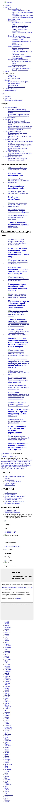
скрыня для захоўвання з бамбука (19, 463)
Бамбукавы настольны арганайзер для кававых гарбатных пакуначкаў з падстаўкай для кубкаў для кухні (18, 363)
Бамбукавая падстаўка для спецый (12, 465)
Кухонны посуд (17, 44)
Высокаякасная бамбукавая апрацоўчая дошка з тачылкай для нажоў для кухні (18, 270)
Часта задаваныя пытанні (16, 87)
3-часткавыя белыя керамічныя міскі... (16, 187)
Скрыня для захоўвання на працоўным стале (20, 48)
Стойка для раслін (18, 54)
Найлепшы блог (10, 485)
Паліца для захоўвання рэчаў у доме (19, 145)
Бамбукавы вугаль (14, 19)
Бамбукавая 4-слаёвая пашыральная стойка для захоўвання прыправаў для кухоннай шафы (18, 252)
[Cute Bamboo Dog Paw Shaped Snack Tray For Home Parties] (18, 297)
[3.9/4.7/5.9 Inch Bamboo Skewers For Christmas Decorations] (18, 423)
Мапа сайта (11, 460)
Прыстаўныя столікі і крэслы (21, 56)
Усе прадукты (20, 468)
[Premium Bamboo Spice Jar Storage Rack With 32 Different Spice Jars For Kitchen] (18, 334)
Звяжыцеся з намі (10, 90)
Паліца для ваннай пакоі (24, 460)
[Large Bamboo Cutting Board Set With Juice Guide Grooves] (18, 389)
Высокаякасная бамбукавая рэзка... (16, 174)
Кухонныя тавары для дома (13, 100)
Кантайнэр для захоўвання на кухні (19, 136)
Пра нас (7, 80)
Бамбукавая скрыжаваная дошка (22, 15)
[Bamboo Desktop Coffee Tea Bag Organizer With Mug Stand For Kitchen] (18, 355)
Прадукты (8, 7)
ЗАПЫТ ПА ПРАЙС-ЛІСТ (9, 456)
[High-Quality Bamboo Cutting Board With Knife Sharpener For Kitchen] (18, 263)
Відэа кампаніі (13, 85)
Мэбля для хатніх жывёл (16, 66)
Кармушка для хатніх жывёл (21, 68)
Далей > (7, 453)
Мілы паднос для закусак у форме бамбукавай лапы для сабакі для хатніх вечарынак (18, 304)
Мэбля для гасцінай (14, 46)
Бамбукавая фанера (14, 9)
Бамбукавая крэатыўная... (14, 198)
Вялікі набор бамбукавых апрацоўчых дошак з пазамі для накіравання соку (18, 396)
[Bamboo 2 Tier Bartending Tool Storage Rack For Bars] (18, 406)
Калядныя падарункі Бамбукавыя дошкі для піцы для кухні (18, 380)
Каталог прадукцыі (11, 88)
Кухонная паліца (17, 39)
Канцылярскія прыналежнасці (18, 60)
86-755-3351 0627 (10, 532)
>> (11, 453)
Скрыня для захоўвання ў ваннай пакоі (20, 30)
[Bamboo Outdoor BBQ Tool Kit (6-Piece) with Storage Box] (18, 439)
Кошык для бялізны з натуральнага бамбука (14, 467)
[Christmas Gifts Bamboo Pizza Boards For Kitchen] (18, 374)
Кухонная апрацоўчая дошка (21, 37)
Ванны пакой (12, 21)
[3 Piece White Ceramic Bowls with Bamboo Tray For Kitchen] (18, 280)
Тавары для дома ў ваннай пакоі (15, 496)
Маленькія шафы (17, 58)
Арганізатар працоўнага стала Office (20, 153)
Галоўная (7, 5)
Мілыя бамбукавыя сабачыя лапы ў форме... (18, 211)
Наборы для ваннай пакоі (20, 26)
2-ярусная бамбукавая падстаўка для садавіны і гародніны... (18, 225)
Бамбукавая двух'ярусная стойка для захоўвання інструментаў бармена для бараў (18, 412)
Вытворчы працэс (14, 83)
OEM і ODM (12, 76)
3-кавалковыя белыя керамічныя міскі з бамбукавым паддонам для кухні (17, 287)
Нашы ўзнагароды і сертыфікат (18, 82)
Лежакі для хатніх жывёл (20, 70)
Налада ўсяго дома (14, 78)
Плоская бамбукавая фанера (21, 10)
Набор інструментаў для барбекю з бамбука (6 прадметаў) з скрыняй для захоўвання (18, 446)
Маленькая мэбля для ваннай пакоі (19, 128)
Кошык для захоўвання (19, 27)
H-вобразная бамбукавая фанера (22, 17)
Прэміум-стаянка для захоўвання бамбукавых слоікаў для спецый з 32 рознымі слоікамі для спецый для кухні (18, 342)
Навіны (7, 71)
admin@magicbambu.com (12, 546)
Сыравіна (11, 75)
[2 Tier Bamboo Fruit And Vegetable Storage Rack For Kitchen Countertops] (18, 316)
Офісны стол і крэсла (19, 65)
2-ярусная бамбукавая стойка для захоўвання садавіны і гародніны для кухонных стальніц (18, 323)
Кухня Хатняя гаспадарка (16, 36)
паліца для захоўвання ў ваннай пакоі (20, 126)
